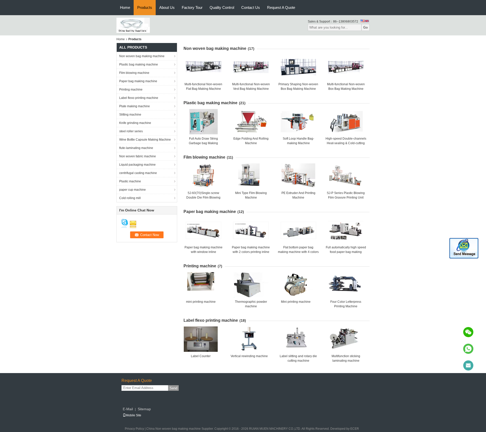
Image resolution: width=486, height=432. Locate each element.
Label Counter (201, 356)
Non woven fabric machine (137, 156)
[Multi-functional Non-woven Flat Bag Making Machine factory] (203, 67)
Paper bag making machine (138, 81)
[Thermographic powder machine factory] (251, 284)
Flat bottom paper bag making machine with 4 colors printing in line (298, 252)
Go (365, 27)
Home (125, 7)
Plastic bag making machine (138, 64)
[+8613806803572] (468, 349)
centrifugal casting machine (138, 173)
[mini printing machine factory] (200, 284)
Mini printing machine (296, 302)
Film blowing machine (134, 73)
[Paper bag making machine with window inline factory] (203, 230)
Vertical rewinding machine (249, 356)
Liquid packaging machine (137, 164)
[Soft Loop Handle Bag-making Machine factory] (298, 121)
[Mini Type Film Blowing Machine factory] (251, 176)
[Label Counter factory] (200, 339)
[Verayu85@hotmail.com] (468, 365)
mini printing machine (201, 302)
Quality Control (222, 7)
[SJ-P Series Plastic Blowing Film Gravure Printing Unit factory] (345, 176)
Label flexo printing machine (138, 98)
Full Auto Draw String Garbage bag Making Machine (203, 143)
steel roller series (131, 131)
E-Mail (128, 409)
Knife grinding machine (135, 123)
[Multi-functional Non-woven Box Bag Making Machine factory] (345, 67)
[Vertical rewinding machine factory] (249, 339)
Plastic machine (130, 181)
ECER (354, 428)
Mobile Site (133, 415)
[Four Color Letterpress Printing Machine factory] (345, 284)
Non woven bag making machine (142, 56)
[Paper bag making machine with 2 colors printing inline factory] (251, 230)
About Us (167, 7)
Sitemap (144, 409)
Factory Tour (192, 7)
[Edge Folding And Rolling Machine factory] (251, 121)
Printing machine (131, 89)
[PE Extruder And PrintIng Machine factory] (298, 176)
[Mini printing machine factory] (295, 284)
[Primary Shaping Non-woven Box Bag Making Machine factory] (298, 67)
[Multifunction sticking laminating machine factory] (345, 339)
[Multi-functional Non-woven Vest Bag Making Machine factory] (251, 67)
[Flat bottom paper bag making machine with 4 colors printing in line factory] (298, 230)
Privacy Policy (134, 428)
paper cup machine (132, 189)
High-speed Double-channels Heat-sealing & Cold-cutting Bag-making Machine (346, 143)
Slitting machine (130, 114)
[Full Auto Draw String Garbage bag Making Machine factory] (203, 121)
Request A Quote (281, 7)
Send (173, 388)
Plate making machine (134, 106)
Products (144, 7)
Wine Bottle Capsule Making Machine (145, 139)
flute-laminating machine (136, 148)
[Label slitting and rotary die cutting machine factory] (298, 339)
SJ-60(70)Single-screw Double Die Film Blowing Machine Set (203, 197)
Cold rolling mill (130, 198)
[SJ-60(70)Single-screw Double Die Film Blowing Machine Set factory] (203, 176)
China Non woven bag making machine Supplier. (180, 428)
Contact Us (250, 7)
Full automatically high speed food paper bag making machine (346, 252)
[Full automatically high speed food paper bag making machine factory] (345, 230)
